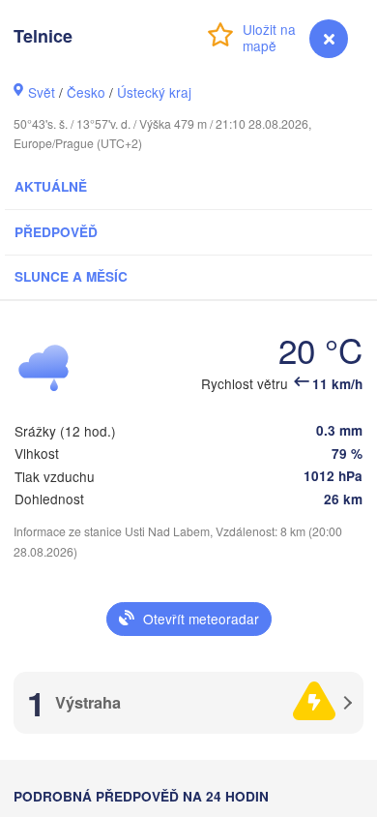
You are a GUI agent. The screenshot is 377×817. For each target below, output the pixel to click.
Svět (41, 92)
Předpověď (56, 232)
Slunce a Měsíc (71, 276)
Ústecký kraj (154, 92)
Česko (86, 92)
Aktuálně (50, 186)
